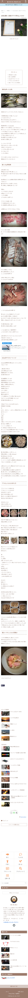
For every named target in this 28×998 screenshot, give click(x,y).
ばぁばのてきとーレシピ (14, 78)
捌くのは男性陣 (12, 76)
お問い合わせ (21, 991)
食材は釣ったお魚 (12, 74)
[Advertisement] (14, 54)
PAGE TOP (14, 986)
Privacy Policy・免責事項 (14, 993)
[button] (17, 812)
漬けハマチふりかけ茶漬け (14, 82)
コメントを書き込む (14, 824)
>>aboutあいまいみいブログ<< (10, 922)
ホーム (7, 991)
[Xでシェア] (11, 812)
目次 (12, 72)
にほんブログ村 (10, 977)
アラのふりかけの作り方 (14, 80)
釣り (3, 685)
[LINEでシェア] (14, 812)
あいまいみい (14, 904)
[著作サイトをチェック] (14, 925)
